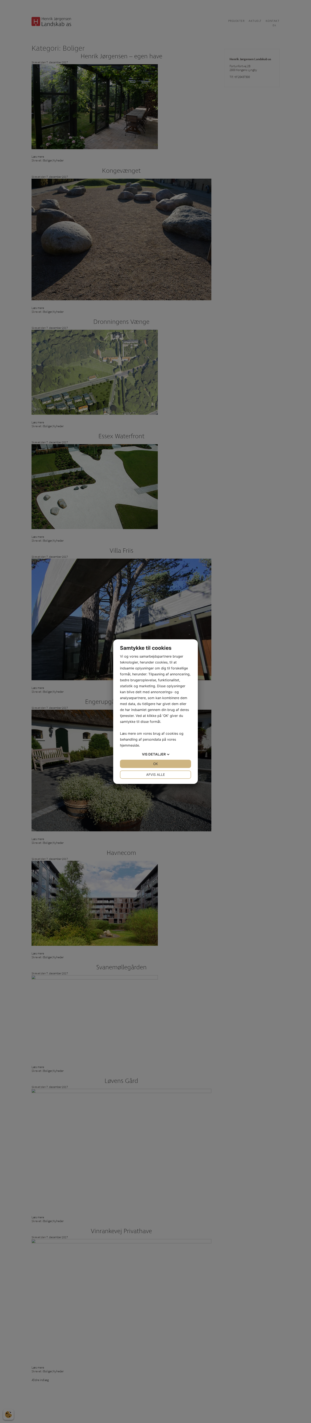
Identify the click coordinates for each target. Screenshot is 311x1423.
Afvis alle (155, 774)
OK (155, 764)
